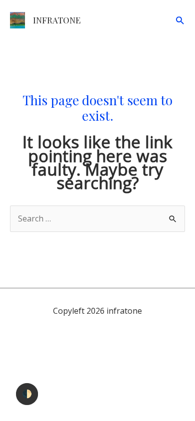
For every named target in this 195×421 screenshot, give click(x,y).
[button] (179, 20)
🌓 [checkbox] (27, 394)
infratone (56, 19)
